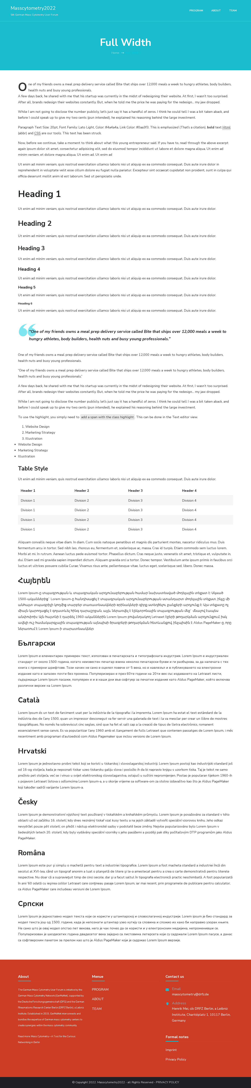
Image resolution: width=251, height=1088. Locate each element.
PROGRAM (196, 10)
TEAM (233, 10)
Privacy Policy (176, 1059)
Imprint (171, 1050)
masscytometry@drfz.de (190, 994)
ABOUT (216, 10)
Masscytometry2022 (33, 8)
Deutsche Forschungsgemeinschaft (41, 1001)
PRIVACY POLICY (167, 1082)
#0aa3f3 (142, 127)
